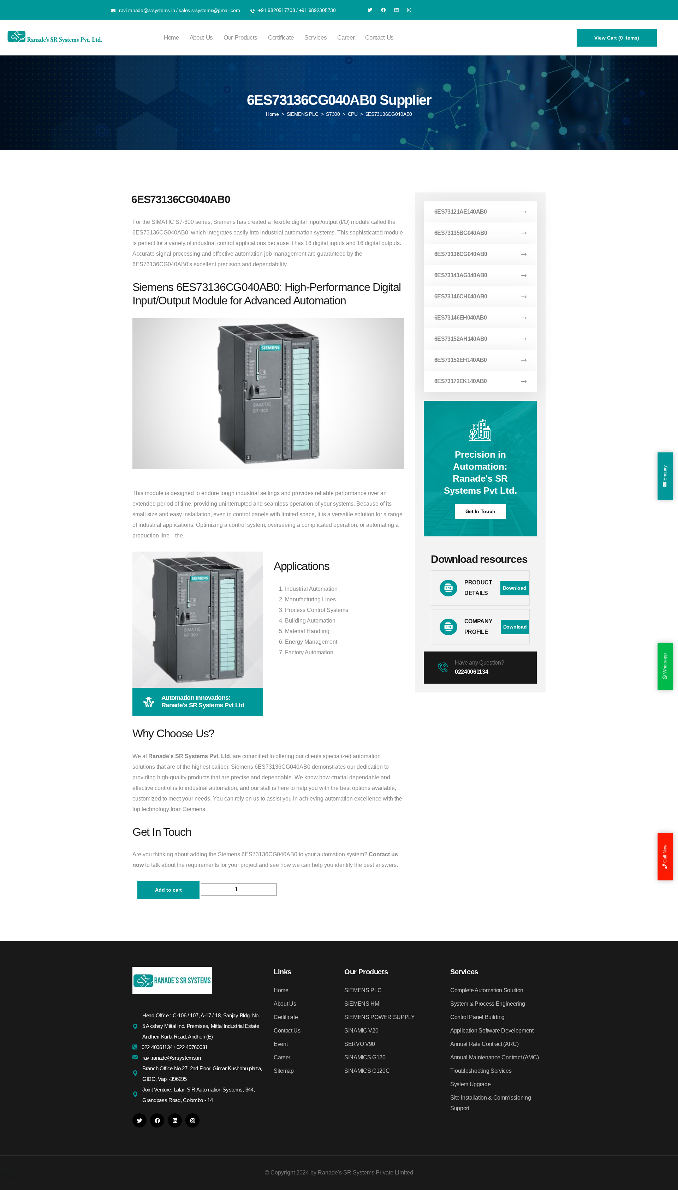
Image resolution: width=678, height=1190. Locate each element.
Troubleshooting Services (480, 1071)
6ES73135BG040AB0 (460, 233)
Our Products (240, 37)
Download (515, 588)
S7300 (333, 114)
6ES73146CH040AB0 (460, 296)
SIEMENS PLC (303, 114)
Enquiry (664, 473)
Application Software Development (492, 1031)
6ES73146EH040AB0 (460, 318)
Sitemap (284, 1071)
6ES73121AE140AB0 (460, 212)
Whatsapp (664, 665)
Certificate (281, 37)
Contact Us (379, 37)
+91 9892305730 (317, 10)
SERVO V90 (359, 1044)
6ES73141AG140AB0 (460, 275)
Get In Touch (480, 511)
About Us (201, 37)
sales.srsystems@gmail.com (209, 10)
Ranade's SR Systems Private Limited (365, 1173)
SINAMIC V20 (361, 1031)
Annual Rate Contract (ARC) (484, 1044)
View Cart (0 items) (616, 38)
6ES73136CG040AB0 (460, 254)
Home (171, 37)
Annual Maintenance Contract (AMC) (494, 1057)
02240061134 (471, 672)
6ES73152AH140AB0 (460, 339)
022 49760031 (192, 1047)
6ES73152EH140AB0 (460, 360)
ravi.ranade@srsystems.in (147, 10)
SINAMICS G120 (365, 1057)
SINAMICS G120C (367, 1071)
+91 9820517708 (276, 10)
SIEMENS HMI (362, 1004)
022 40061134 (158, 1047)
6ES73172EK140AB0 (460, 381)
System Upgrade (470, 1084)
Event (280, 1044)
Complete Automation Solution (486, 990)
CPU (353, 114)
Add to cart (168, 890)
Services (315, 37)
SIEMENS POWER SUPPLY (379, 1017)
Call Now (664, 854)
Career (346, 37)
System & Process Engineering (487, 1004)
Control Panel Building (477, 1017)
